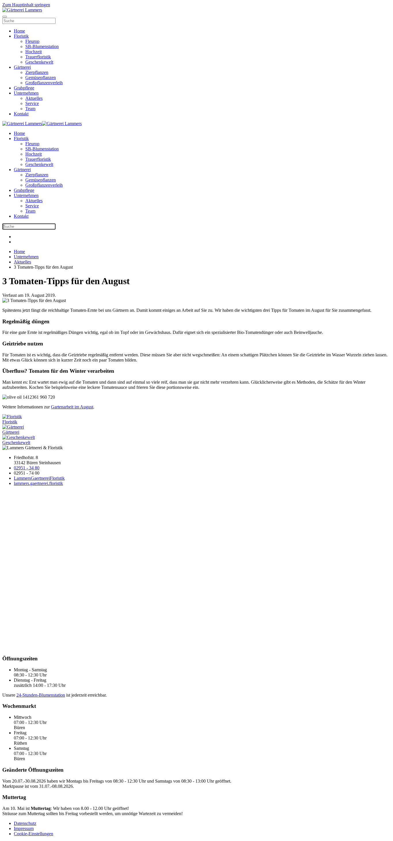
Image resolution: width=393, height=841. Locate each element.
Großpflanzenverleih (44, 82)
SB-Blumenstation (42, 46)
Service (32, 103)
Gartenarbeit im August (72, 406)
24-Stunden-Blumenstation (40, 695)
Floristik (21, 36)
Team (30, 108)
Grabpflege (24, 87)
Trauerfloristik (38, 56)
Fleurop (32, 41)
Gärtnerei (22, 67)
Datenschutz (25, 823)
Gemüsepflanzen (40, 77)
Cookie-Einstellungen (33, 833)
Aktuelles (34, 98)
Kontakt (21, 113)
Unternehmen (26, 93)
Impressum (24, 828)
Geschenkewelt (39, 62)
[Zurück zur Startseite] (22, 9)
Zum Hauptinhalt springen (26, 4)
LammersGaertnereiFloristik (39, 478)
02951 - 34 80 (26, 467)
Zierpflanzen (36, 72)
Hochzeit (33, 51)
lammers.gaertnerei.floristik (38, 483)
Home (19, 30)
